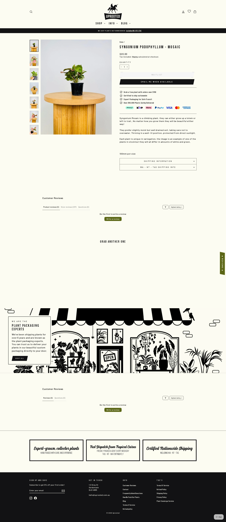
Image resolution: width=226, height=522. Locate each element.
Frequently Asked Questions (133, 493)
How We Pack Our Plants (131, 497)
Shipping (135, 57)
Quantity (125, 62)
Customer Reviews (129, 485)
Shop (99, 23)
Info (112, 23)
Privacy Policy (161, 497)
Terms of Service (129, 505)
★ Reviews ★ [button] (222, 263)
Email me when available (157, 82)
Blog (125, 23)
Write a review (113, 219)
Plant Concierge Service (165, 501)
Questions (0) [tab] (83, 207)
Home (121, 42)
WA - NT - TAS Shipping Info (158, 167)
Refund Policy (161, 489)
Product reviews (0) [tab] (51, 207)
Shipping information (158, 161)
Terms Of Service (163, 485)
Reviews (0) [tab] (48, 398)
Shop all (19, 358)
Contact (126, 489)
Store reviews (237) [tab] (68, 207)
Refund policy (127, 509)
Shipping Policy (162, 493)
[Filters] (165, 207)
